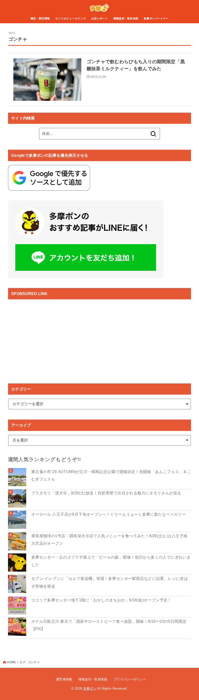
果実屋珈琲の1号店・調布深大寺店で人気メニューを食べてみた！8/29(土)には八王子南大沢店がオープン (109, 539)
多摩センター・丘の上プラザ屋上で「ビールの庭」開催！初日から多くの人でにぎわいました (111, 561)
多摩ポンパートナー (156, 18)
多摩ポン (89, 688)
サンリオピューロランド (70, 18)
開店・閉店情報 (40, 18)
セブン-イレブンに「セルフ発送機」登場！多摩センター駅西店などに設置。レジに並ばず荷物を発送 (109, 582)
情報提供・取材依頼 (125, 18)
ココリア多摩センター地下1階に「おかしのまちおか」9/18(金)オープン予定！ (101, 600)
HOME (11, 662)
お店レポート (99, 18)
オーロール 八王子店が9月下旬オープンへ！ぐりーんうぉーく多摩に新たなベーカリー (108, 514)
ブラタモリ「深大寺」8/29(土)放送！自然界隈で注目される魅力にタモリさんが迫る (106, 493)
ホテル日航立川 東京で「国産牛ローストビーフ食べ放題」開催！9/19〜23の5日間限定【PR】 (109, 625)
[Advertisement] (49, 337)
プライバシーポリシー (130, 679)
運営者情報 (64, 679)
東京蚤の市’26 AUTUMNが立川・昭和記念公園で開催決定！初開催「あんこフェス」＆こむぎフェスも (111, 475)
